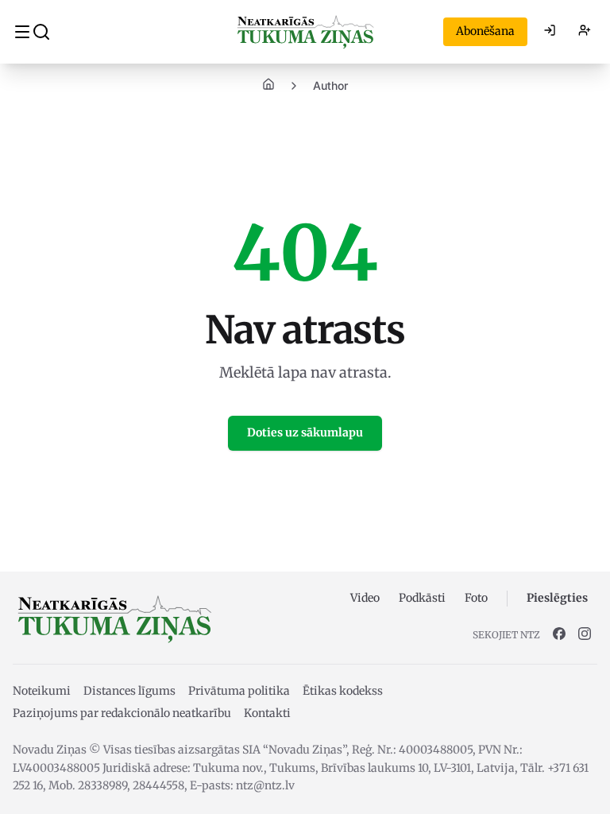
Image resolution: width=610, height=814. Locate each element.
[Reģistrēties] (584, 32)
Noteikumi (42, 691)
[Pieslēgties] (549, 32)
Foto (476, 598)
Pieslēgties (557, 598)
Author (330, 85)
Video (365, 598)
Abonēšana (485, 31)
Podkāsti (422, 598)
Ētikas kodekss (343, 691)
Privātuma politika (239, 691)
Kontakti (267, 713)
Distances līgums (129, 691)
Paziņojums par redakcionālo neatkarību (122, 713)
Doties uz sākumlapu (305, 432)
